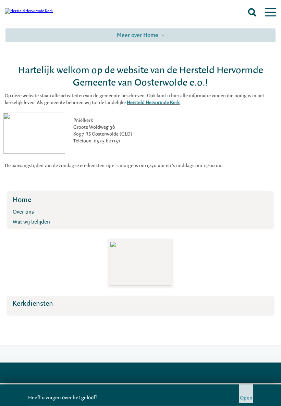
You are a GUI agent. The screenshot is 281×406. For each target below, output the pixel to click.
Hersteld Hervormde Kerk (153, 103)
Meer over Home (138, 35)
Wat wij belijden (31, 221)
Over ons (23, 211)
